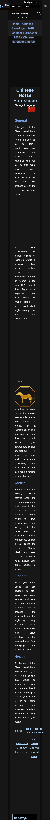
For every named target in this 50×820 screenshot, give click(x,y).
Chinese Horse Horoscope (25, 95)
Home (15, 23)
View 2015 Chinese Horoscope (21, 747)
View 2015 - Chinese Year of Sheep (34, 748)
